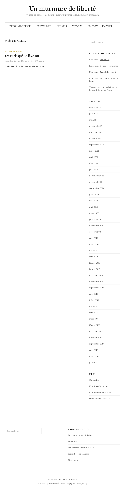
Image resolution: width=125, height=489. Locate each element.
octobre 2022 (95, 126)
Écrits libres (44, 26)
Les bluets (104, 59)
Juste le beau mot (108, 72)
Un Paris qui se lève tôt (22, 56)
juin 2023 (93, 113)
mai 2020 (93, 200)
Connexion (94, 380)
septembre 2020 (96, 188)
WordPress (53, 483)
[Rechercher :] (118, 26)
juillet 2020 (94, 194)
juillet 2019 (94, 244)
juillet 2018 (94, 300)
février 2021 (94, 163)
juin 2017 (93, 362)
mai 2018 (93, 306)
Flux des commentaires (100, 392)
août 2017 (93, 350)
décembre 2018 (96, 275)
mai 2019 (93, 250)
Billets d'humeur (13, 51)
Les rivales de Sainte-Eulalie (81, 447)
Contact (93, 26)
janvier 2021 (94, 169)
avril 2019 (93, 256)
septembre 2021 (96, 144)
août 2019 (93, 238)
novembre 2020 (96, 175)
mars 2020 (94, 213)
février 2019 (94, 263)
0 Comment (39, 61)
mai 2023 (93, 120)
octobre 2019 (95, 232)
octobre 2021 (95, 138)
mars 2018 (94, 319)
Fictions (62, 26)
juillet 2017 (94, 356)
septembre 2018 (96, 287)
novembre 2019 (96, 225)
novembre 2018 (96, 281)
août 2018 (93, 294)
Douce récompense (109, 66)
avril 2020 (93, 207)
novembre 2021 (96, 132)
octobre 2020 (95, 182)
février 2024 (95, 107)
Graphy (69, 483)
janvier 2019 (94, 269)
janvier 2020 (95, 219)
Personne (72, 441)
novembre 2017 (96, 337)
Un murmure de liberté (62, 9)
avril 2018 (93, 312)
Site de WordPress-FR (99, 398)
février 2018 (94, 325)
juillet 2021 (94, 151)
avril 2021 (93, 157)
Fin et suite (73, 460)
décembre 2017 (96, 331)
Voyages (77, 26)
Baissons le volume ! (20, 26)
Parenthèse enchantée (78, 454)
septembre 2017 (96, 344)
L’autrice (107, 26)
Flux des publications (98, 386)
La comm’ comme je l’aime (80, 435)
